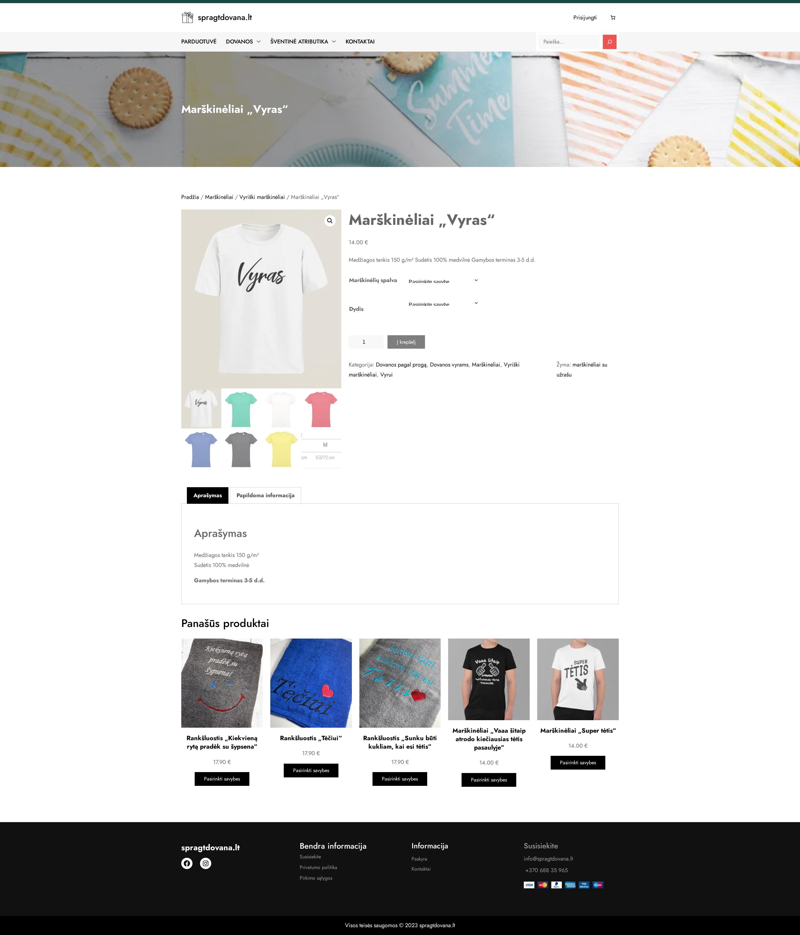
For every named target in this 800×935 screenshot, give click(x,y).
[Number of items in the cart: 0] (613, 18)
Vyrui (386, 375)
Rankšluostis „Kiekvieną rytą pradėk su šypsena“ (222, 742)
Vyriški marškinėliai (262, 197)
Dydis (356, 309)
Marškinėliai (219, 197)
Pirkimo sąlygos (316, 878)
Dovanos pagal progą (401, 365)
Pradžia (190, 197)
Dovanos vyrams (449, 365)
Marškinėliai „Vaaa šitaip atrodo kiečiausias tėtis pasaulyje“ (489, 739)
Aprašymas (207, 495)
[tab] (207, 495)
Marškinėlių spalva (373, 280)
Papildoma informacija (266, 495)
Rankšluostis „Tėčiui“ (311, 738)
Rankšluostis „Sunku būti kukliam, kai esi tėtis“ (400, 742)
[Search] (610, 42)
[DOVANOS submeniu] (258, 41)
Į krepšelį (406, 342)
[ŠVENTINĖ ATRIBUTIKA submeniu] (334, 41)
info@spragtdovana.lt (548, 859)
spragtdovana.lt (225, 17)
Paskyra (419, 858)
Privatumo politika (318, 867)
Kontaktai (421, 868)
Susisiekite (310, 856)
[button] (330, 220)
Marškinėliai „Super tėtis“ (578, 730)
